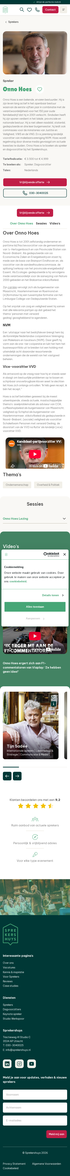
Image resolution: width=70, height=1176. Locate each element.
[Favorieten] (29, 10)
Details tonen (50, 595)
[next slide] (17, 776)
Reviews (8, 981)
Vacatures (9, 967)
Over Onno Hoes (21, 223)
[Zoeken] (22, 10)
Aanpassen (33, 618)
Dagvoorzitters (12, 1009)
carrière (12, 287)
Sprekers (13, 22)
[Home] (5, 9)
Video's (55, 223)
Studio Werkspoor (13, 1018)
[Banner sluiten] (64, 554)
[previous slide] (7, 776)
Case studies (10, 985)
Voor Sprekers (11, 976)
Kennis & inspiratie (13, 972)
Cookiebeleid (10, 1168)
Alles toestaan (35, 606)
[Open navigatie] (63, 9)
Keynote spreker (12, 1014)
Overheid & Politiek (48, 484)
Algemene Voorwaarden (46, 1163)
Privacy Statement (14, 1163)
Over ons (8, 962)
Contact (50, 9)
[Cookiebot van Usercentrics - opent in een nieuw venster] (44, 554)
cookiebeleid (18, 581)
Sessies (41, 223)
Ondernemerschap (17, 484)
